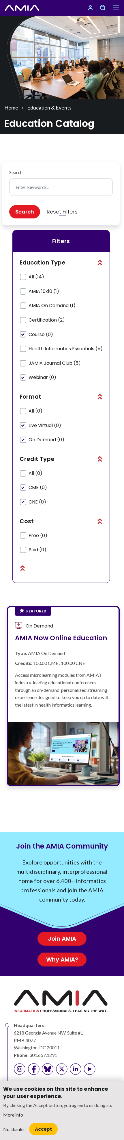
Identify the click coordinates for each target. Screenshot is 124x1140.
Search (15, 172)
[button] (100, 262)
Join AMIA (62, 939)
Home (11, 107)
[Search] (103, 8)
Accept (43, 1129)
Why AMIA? (62, 959)
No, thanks (14, 1129)
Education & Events (49, 107)
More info (13, 1114)
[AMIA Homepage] (22, 8)
